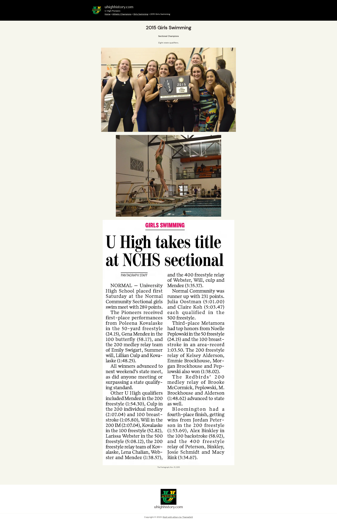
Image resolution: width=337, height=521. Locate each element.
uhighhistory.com (119, 7)
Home (107, 14)
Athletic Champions (121, 14)
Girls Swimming (140, 14)
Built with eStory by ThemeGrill (178, 517)
